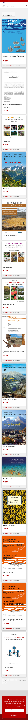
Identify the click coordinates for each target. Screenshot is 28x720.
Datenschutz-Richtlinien (16, 706)
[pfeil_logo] (9, 5)
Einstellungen (14, 715)
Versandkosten (8, 65)
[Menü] (21, 5)
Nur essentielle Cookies (18, 710)
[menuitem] (22, 5)
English (6, 2)
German (6, 1)
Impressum (3, 718)
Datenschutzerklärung (9, 718)
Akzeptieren (8, 710)
